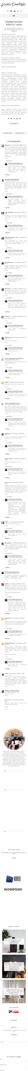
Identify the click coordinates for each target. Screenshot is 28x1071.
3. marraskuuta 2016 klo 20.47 (12, 572)
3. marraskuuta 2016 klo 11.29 (18, 316)
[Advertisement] (14, 909)
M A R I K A (7, 316)
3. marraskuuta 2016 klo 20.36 (15, 419)
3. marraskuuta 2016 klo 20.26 (15, 197)
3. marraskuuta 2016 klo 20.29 (15, 301)
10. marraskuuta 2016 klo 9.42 (14, 700)
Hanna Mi (7, 288)
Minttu (7, 584)
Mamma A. (8, 145)
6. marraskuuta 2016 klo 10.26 (15, 662)
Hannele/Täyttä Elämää (12, 179)
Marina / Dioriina (9, 643)
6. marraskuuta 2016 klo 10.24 (15, 556)
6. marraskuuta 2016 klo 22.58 (17, 673)
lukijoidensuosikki (9, 29)
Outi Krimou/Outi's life (11, 237)
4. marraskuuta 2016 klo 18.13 (15, 644)
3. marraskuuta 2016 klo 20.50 (15, 469)
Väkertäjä (8, 543)
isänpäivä (13, 28)
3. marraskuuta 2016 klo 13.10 (14, 359)
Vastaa (6, 158)
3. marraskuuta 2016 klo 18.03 (15, 459)
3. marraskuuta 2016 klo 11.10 (17, 288)
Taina (6, 673)
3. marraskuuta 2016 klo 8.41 (12, 180)
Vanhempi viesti (20, 133)
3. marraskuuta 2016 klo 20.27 (15, 251)
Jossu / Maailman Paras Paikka (14, 358)
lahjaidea (20, 28)
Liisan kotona (9, 458)
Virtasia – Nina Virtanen (12, 690)
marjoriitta (8, 618)
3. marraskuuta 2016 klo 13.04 (15, 338)
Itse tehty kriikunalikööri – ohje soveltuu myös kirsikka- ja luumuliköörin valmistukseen (14, 966)
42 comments (14, 123)
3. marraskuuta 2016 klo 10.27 (15, 263)
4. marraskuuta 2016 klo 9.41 (14, 619)
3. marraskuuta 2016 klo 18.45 (14, 483)
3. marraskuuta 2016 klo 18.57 (16, 522)
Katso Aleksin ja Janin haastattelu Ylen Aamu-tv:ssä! (14, 853)
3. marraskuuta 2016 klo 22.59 (17, 584)
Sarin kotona (8, 337)
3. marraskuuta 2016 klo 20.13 (18, 543)
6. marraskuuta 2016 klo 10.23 (15, 500)
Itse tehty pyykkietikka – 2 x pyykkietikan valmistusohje (14, 941)
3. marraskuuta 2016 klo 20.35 (15, 392)
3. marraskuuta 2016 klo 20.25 (15, 164)
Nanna (7, 382)
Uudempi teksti (8, 133)
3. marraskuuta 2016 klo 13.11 (16, 382)
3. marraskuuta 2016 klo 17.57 (15, 434)
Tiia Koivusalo (9, 212)
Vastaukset (9, 161)
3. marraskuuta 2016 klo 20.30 (15, 348)
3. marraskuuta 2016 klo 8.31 (18, 145)
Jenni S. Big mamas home (12, 403)
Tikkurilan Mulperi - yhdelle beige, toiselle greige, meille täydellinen (14, 992)
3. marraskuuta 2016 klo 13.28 (13, 404)
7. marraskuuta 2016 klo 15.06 (12, 691)
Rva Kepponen (9, 262)
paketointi (18, 29)
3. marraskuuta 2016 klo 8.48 (15, 213)
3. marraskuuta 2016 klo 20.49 (15, 446)
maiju (6, 522)
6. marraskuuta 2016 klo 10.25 (15, 600)
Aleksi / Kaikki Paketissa (15, 163)
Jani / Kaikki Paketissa (14, 499)
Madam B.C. (8, 433)
